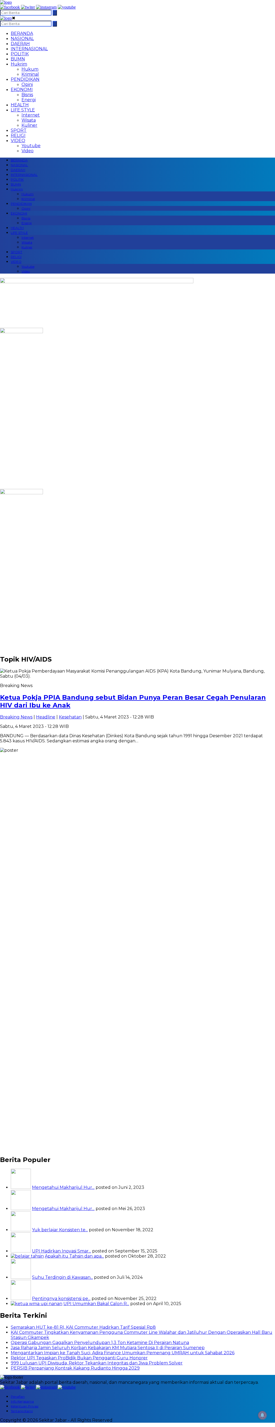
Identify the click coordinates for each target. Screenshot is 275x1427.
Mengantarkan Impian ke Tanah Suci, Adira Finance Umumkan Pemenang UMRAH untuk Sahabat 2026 (122, 1352)
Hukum (29, 69)
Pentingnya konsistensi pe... (61, 1298)
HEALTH (20, 104)
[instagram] (46, 7)
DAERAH (20, 43)
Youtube (31, 145)
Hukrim (19, 64)
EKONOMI (22, 89)
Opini (27, 84)
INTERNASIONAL (29, 48)
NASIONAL (22, 38)
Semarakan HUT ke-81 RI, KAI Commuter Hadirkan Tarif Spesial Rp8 (83, 1327)
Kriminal (30, 74)
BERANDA (22, 33)
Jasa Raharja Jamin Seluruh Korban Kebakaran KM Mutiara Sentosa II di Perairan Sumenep (108, 1347)
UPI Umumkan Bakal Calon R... (96, 1303)
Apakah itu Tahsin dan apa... (74, 1256)
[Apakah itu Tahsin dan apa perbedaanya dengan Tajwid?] (27, 1256)
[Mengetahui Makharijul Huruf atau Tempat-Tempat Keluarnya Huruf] (21, 1208)
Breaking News (16, 717)
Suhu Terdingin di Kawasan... (62, 1277)
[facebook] (10, 7)
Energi (28, 99)
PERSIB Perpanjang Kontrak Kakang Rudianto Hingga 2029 (75, 1368)
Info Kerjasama (22, 1401)
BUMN (18, 58)
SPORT (19, 130)
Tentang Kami (22, 1411)
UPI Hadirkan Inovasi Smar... (61, 1251)
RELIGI (18, 135)
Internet (30, 115)
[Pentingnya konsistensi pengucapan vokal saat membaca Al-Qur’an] (21, 1298)
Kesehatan (70, 717)
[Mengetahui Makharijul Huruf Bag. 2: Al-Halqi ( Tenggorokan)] (21, 1187)
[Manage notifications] (262, 1415)
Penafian (18, 1397)
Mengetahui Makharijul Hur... (63, 1187)
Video (27, 150)
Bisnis (27, 94)
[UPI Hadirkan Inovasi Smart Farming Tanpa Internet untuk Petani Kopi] (21, 1251)
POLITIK (20, 53)
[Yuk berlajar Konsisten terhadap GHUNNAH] (21, 1229)
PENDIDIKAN (25, 79)
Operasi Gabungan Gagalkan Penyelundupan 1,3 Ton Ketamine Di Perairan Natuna (100, 1342)
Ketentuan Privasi (24, 1406)
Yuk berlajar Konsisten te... (60, 1229)
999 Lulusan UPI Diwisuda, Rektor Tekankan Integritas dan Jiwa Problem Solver (97, 1363)
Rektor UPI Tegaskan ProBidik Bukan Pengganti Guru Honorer (79, 1357)
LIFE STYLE (23, 109)
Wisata (28, 120)
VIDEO (18, 140)
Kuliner (29, 125)
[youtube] (67, 7)
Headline (45, 717)
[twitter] (28, 7)
